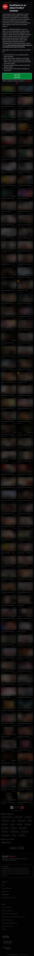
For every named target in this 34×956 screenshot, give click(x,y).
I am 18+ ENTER (17, 76)
